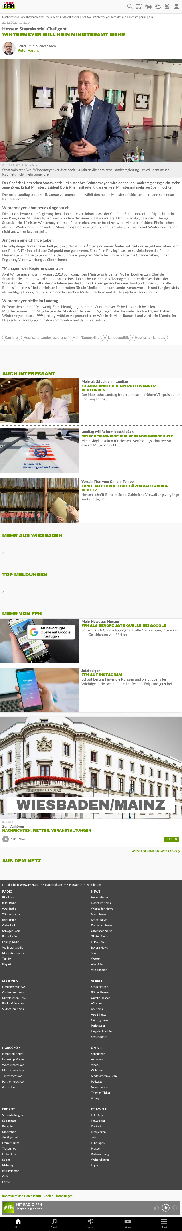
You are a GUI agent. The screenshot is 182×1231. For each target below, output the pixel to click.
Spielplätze (9, 1120)
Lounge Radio (10, 942)
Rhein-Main (52, 17)
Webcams (97, 1070)
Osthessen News (13, 992)
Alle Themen (99, 970)
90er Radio (9, 908)
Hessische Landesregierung (45, 337)
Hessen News (100, 897)
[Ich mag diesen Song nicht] (174, 1208)
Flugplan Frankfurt (102, 1031)
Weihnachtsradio (12, 947)
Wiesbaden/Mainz (32, 17)
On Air (96, 1048)
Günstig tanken (100, 1020)
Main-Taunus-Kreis (87, 337)
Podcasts (96, 1081)
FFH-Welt (98, 1109)
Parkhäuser (98, 1025)
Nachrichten (10, 17)
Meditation (9, 1132)
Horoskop (11, 1048)
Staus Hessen (99, 987)
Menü (164, 1227)
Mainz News (99, 914)
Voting (95, 1098)
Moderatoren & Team (104, 1076)
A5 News (97, 1009)
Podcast (91, 1227)
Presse (95, 1148)
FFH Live (8, 897)
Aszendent (9, 1087)
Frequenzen (98, 1132)
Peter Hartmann (30, 50)
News (95, 891)
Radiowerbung (100, 1154)
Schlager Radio (11, 931)
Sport (94, 953)
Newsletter (98, 1120)
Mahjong (7, 1165)
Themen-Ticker (100, 1092)
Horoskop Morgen (13, 1059)
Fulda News (98, 942)
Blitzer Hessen (100, 992)
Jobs (94, 1137)
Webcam (167, 4)
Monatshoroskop (13, 1070)
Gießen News (99, 936)
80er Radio (9, 903)
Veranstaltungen (12, 1115)
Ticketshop (9, 1148)
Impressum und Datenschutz (21, 1196)
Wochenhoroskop (13, 1065)
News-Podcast (100, 1087)
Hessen (74, 884)
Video (128, 1227)
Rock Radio (9, 920)
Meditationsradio (13, 953)
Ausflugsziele (10, 1137)
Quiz (5, 1176)
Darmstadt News (102, 925)
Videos (95, 1065)
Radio (7, 891)
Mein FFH (176, 4)
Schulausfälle (99, 1037)
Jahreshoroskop (12, 1076)
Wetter (157, 4)
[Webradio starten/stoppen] (166, 1208)
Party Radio (9, 936)
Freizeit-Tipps (10, 1143)
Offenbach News (101, 931)
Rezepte (7, 1126)
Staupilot (148, 4)
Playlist (139, 4)
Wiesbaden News (102, 908)
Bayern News (99, 947)
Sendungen (98, 1054)
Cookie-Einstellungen (58, 1196)
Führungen (98, 1143)
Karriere (11, 337)
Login (94, 1165)
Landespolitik (118, 337)
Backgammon (10, 1171)
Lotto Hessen (10, 1154)
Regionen (10, 981)
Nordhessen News (14, 987)
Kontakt (96, 1126)
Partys (6, 1182)
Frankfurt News (101, 903)
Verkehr (98, 981)
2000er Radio (11, 914)
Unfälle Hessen (100, 998)
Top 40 (6, 958)
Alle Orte (97, 964)
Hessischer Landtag (150, 337)
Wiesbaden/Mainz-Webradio (154, 851)
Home (18, 1227)
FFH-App (97, 1115)
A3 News (97, 1003)
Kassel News (99, 920)
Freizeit (8, 1109)
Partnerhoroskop (13, 1081)
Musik (54, 1227)
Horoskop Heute (12, 1054)
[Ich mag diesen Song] (157, 1208)
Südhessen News (13, 1009)
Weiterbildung (100, 1159)
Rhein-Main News (13, 1003)
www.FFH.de (29, 884)
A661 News (98, 1014)
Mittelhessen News (14, 998)
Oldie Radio (9, 925)
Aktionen (97, 1059)
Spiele (6, 1159)
